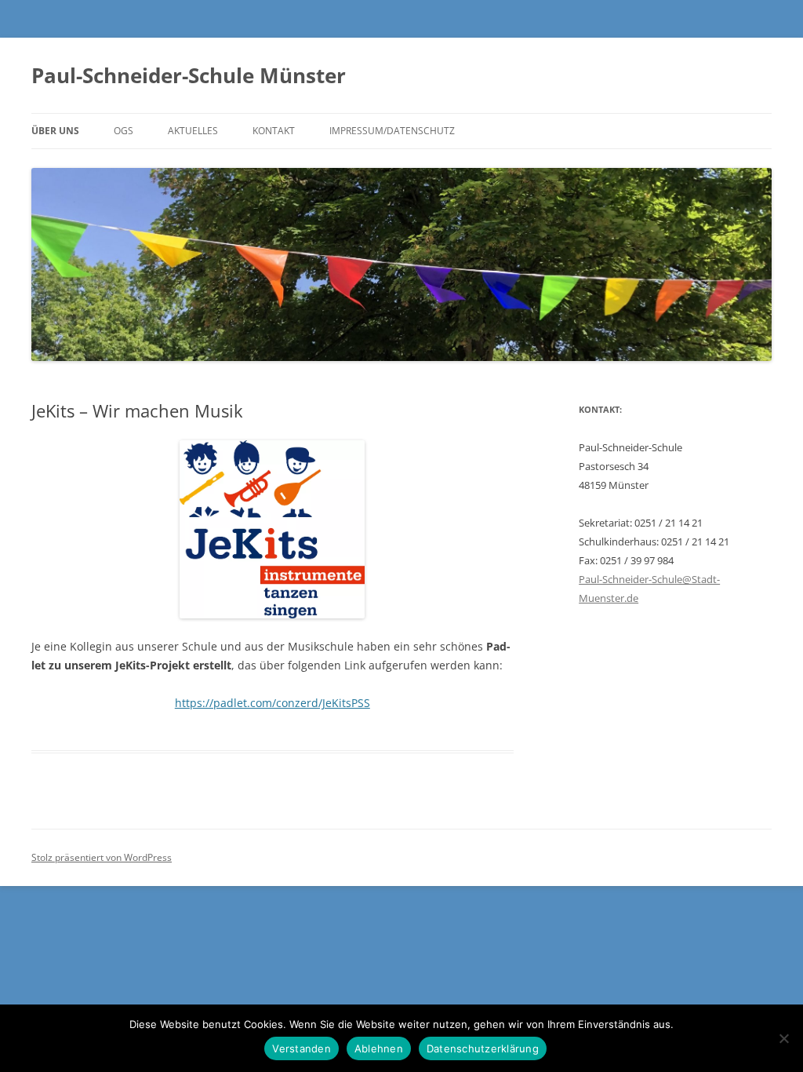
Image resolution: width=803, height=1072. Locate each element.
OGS (123, 130)
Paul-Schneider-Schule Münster (188, 75)
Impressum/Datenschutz (392, 130)
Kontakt (274, 130)
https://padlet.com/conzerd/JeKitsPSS (272, 702)
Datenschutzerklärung (483, 1048)
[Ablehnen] (783, 1038)
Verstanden (301, 1048)
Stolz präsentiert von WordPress (101, 857)
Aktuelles (193, 130)
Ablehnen (378, 1048)
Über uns (55, 130)
